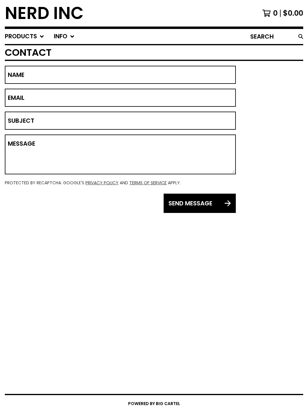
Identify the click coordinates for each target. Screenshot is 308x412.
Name (16, 74)
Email (16, 97)
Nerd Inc (44, 13)
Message (21, 143)
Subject (21, 120)
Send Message (190, 203)
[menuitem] (24, 36)
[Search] (301, 36)
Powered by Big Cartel (154, 404)
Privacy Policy (102, 183)
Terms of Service (148, 183)
